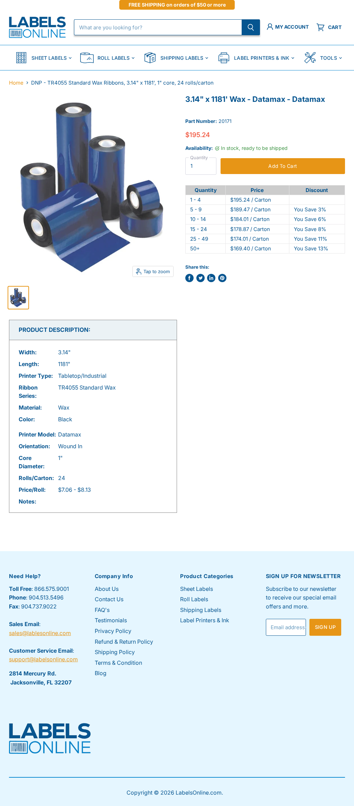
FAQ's (102, 609)
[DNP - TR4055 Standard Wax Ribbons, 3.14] (18, 298)
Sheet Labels (49, 58)
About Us (107, 588)
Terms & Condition (118, 662)
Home (16, 83)
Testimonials (111, 620)
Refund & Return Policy (124, 641)
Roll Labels (113, 58)
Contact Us (109, 599)
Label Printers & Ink (261, 58)
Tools (328, 58)
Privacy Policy (113, 630)
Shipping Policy (115, 652)
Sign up (325, 627)
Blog (100, 673)
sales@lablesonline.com (40, 633)
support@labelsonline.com (43, 659)
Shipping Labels (181, 58)
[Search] (251, 27)
